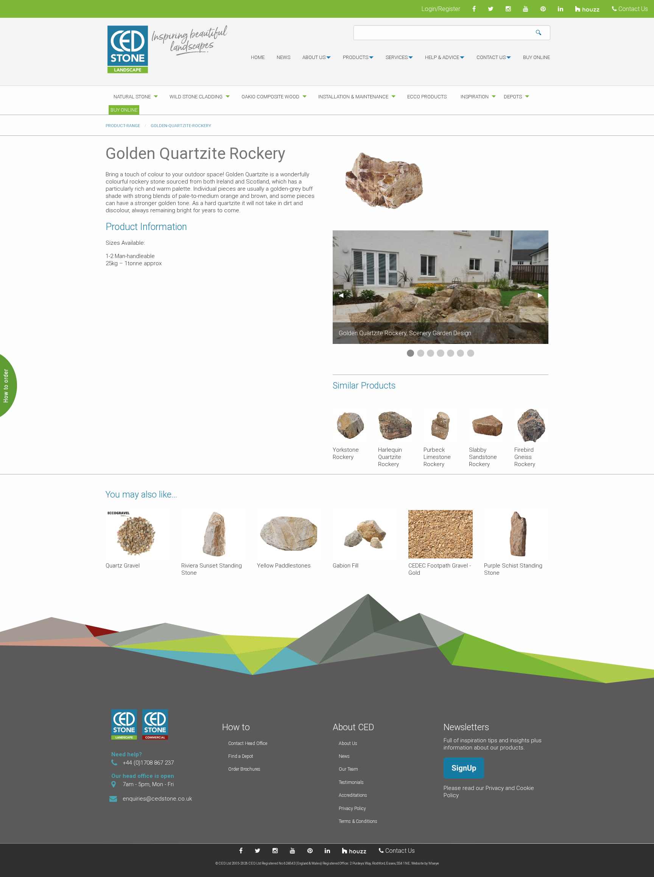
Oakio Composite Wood (270, 97)
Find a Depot (240, 756)
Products (355, 57)
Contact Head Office (247, 743)
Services (397, 57)
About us (313, 57)
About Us (348, 743)
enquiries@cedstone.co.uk (157, 798)
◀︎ (344, 295)
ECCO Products (427, 97)
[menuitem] (258, 60)
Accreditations (353, 795)
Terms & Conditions (358, 821)
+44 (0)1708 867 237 (148, 762)
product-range (123, 125)
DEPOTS (513, 97)
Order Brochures (244, 769)
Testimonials (351, 782)
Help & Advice (442, 57)
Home (258, 57)
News (283, 57)
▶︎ (543, 295)
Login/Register (441, 8)
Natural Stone (132, 97)
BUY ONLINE (536, 57)
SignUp (464, 768)
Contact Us (632, 8)
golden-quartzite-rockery (181, 125)
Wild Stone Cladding (196, 97)
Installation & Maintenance (353, 97)
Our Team (348, 769)
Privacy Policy (352, 808)
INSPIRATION (475, 97)
